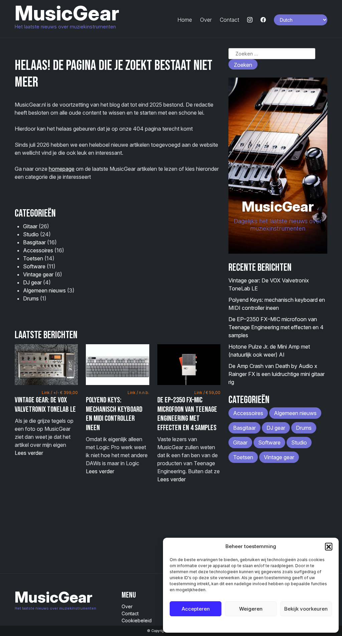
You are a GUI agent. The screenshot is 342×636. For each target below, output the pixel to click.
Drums (31, 298)
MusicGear (67, 13)
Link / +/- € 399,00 (60, 392)
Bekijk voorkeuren (306, 609)
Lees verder (29, 453)
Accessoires (38, 250)
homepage (61, 168)
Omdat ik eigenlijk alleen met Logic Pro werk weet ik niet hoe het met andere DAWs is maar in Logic (117, 432)
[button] (328, 546)
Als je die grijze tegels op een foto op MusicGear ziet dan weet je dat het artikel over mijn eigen (46, 423)
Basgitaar (34, 242)
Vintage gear (38, 274)
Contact (229, 19)
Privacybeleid (264, 624)
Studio (31, 234)
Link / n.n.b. (138, 392)
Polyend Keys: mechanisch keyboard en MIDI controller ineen (114, 413)
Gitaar (30, 226)
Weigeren (251, 609)
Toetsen (33, 258)
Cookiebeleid (233, 624)
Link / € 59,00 (207, 392)
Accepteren (196, 609)
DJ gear (32, 282)
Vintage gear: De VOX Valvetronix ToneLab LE (45, 404)
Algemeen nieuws (44, 290)
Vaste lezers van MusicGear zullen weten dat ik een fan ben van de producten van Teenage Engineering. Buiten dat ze (188, 436)
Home (184, 19)
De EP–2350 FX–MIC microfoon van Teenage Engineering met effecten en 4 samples (187, 413)
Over (206, 19)
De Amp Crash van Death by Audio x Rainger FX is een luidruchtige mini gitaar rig (276, 374)
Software (34, 266)
